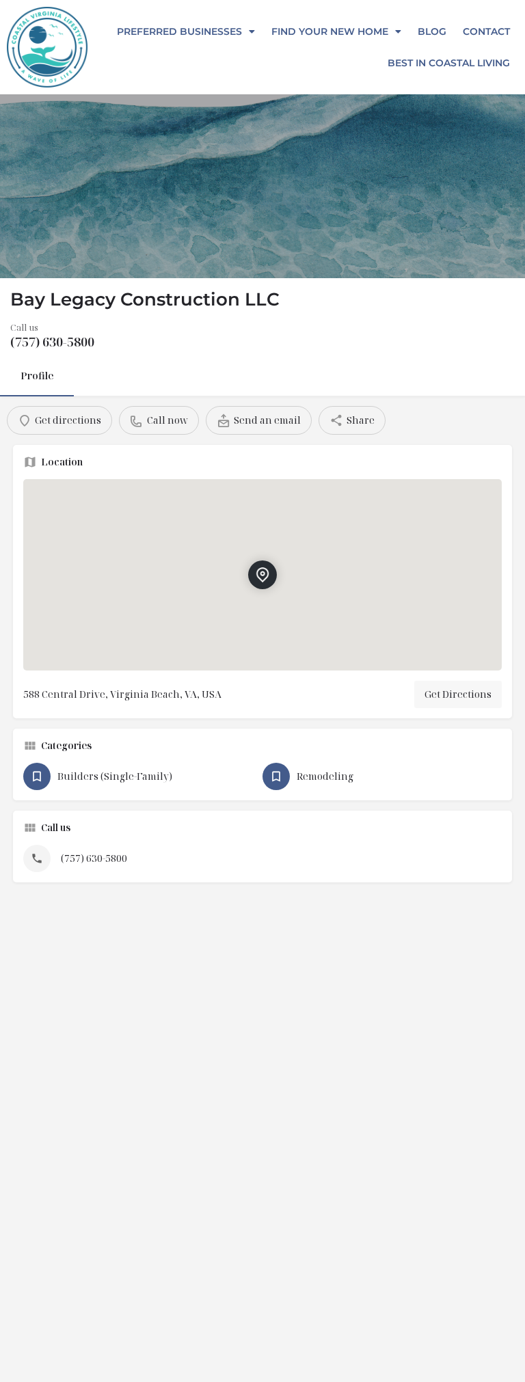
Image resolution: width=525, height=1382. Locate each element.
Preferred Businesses (179, 31)
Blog (432, 31)
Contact (486, 31)
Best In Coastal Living (449, 63)
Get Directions (458, 694)
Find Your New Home (329, 31)
